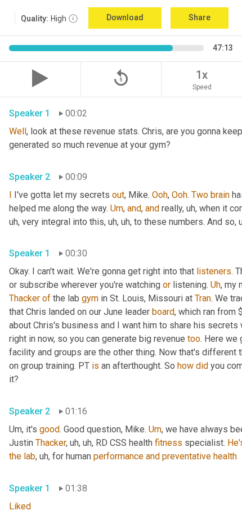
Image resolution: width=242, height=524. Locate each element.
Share (199, 17)
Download (125, 17)
